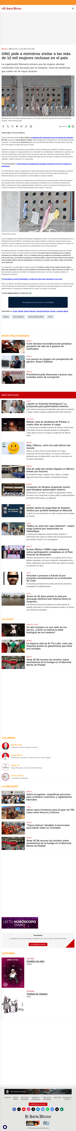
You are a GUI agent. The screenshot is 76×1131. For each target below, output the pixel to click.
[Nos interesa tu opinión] (38, 1091)
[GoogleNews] (52, 1109)
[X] (8, 126)
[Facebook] (3, 126)
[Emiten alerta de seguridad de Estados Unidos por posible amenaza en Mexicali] (13, 512)
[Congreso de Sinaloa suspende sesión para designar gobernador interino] (13, 492)
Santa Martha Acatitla (35, 317)
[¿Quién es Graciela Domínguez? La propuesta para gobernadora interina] (13, 408)
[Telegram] (16, 126)
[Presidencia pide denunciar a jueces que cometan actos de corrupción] (13, 377)
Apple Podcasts (30, 311)
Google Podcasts (43, 311)
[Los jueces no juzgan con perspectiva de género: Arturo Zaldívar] (13, 361)
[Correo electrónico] (21, 126)
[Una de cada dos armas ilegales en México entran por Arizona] (13, 473)
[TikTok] (33, 1109)
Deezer (53, 311)
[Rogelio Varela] (6, 746)
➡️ (3, 279)
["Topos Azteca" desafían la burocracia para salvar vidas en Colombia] (13, 828)
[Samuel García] (6, 756)
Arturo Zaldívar (18, 317)
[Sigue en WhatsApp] (69, 126)
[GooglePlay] (62, 1109)
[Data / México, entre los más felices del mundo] (13, 452)
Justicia (6, 317)
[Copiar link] (26, 126)
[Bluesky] (43, 1109)
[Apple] (57, 1109)
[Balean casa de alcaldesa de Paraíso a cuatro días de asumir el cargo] (13, 428)
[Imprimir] (30, 126)
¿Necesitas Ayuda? (38, 1104)
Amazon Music (62, 311)
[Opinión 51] (6, 766)
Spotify (20, 311)
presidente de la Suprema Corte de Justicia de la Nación (52, 137)
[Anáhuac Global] (6, 777)
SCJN (50, 317)
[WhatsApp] (12, 126)
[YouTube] (24, 1109)
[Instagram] (28, 1109)
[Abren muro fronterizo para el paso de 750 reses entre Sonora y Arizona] (13, 812)
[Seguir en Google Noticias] (72, 126)
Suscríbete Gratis (38, 944)
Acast (15, 311)
